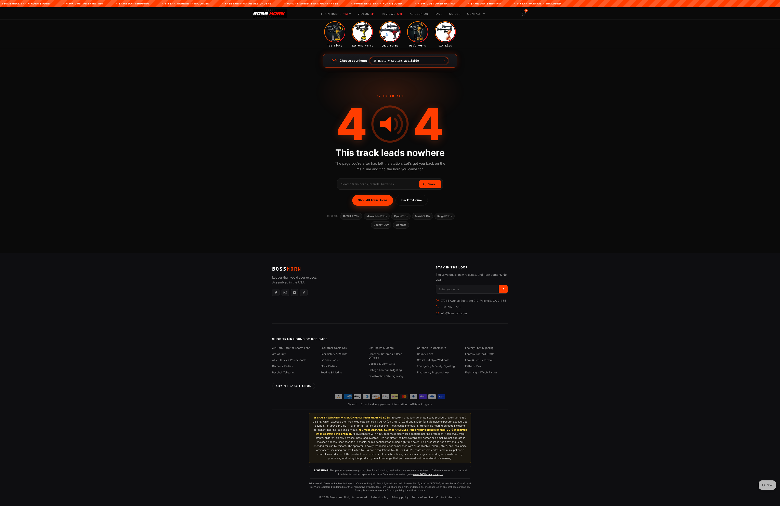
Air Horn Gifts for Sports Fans (291, 347)
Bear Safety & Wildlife (334, 354)
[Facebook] (276, 292)
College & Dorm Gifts (382, 363)
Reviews (392, 13)
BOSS (286, 269)
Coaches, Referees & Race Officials (385, 355)
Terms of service (422, 497)
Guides (455, 13)
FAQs (439, 13)
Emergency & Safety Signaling (436, 366)
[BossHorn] (270, 13)
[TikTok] (304, 292)
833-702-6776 (450, 307)
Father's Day (473, 366)
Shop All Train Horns (372, 200)
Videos (366, 13)
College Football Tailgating (385, 370)
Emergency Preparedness (433, 372)
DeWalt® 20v (351, 216)
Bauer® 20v (381, 224)
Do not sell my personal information (384, 404)
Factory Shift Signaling (479, 347)
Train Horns (334, 13)
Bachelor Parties (282, 366)
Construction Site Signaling (386, 376)
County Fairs (425, 354)
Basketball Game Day (334, 347)
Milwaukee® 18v (376, 216)
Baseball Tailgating (283, 372)
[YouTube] (294, 292)
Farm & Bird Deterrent (479, 360)
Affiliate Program (421, 404)
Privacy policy (399, 497)
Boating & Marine (331, 372)
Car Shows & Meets (381, 347)
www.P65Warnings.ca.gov (428, 474)
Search (352, 404)
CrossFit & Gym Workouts (433, 360)
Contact (474, 13)
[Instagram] (285, 292)
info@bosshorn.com (454, 313)
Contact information (448, 497)
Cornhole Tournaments (431, 347)
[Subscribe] (503, 289)
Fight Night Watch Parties (481, 372)
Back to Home (411, 200)
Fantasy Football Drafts (479, 354)
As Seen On (419, 13)
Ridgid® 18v (444, 216)
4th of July (279, 354)
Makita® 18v (422, 216)
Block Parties (329, 366)
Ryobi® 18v (401, 216)
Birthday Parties (330, 360)
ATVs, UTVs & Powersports (289, 360)
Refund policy (379, 497)
